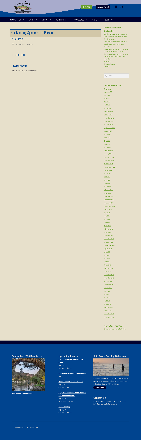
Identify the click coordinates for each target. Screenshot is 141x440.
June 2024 (107, 177)
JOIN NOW (100, 388)
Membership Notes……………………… (116, 54)
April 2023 (107, 222)
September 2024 (109, 167)
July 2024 (107, 174)
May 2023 (107, 219)
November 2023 (109, 200)
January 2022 (108, 271)
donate (86, 7)
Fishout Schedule (109, 64)
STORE (94, 20)
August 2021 (108, 288)
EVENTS (32, 20)
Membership (61, 20)
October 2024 (108, 164)
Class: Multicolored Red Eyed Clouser (116, 42)
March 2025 (107, 147)
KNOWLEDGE (79, 20)
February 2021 (108, 307)
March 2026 (107, 108)
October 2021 (108, 281)
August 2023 (108, 209)
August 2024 (108, 170)
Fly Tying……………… (111, 39)
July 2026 (107, 95)
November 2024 (109, 160)
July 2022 (107, 252)
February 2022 (108, 268)
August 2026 (108, 92)
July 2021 (107, 291)
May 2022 (107, 258)
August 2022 (108, 249)
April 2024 (107, 183)
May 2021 (107, 298)
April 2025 (107, 144)
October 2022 (108, 242)
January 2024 (108, 193)
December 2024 (109, 157)
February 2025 (108, 151)
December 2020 (109, 314)
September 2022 (109, 245)
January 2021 (108, 311)
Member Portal (103, 7)
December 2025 (109, 118)
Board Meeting (64, 407)
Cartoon (106, 66)
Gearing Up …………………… (113, 61)
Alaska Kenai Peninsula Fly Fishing (72, 373)
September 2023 (109, 206)
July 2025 (107, 134)
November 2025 (109, 121)
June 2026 (107, 98)
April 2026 (107, 105)
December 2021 (109, 275)
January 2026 (108, 115)
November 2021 (109, 278)
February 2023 (108, 229)
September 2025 (109, 128)
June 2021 (107, 294)
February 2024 (108, 190)
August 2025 (108, 131)
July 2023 (107, 213)
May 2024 (107, 180)
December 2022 (109, 236)
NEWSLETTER (15, 20)
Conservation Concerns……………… (116, 49)
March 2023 (107, 226)
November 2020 (109, 317)
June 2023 (107, 216)
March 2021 (107, 304)
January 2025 (108, 154)
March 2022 (107, 265)
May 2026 (107, 102)
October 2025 (108, 124)
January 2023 (108, 232)
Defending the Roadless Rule (113, 51)
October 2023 (108, 203)
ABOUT (45, 20)
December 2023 (109, 196)
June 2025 (107, 138)
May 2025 (107, 141)
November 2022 (109, 239)
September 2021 (109, 285)
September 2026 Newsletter (23, 393)
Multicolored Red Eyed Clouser (70, 382)
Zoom (107, 20)
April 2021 (107, 301)
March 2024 (107, 187)
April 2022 (107, 262)
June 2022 (107, 255)
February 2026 (108, 111)
